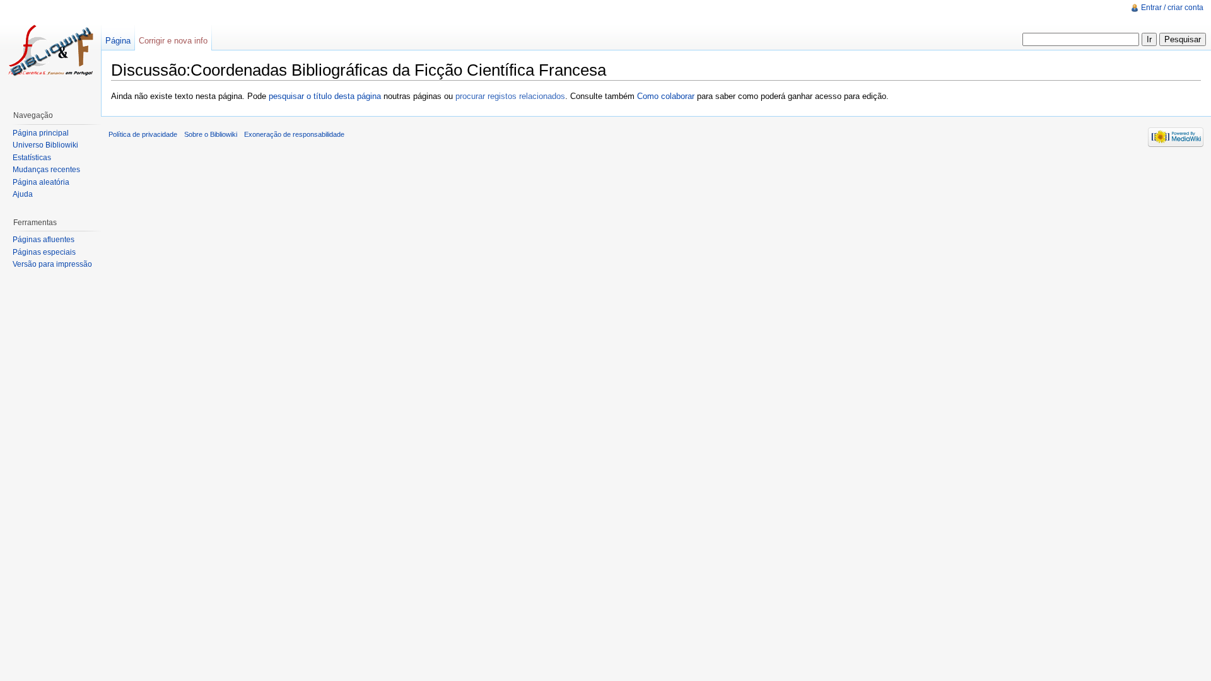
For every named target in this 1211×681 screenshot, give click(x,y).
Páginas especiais (44, 252)
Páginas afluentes (43, 239)
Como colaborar (665, 96)
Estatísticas (32, 157)
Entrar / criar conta (1172, 7)
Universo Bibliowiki (45, 145)
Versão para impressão (52, 264)
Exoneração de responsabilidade (294, 134)
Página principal (41, 133)
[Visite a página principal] (50, 50)
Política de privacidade (142, 134)
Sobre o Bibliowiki (210, 134)
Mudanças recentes (46, 169)
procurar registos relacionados (510, 96)
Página (118, 40)
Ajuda (23, 194)
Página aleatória (41, 182)
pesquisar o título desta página (325, 96)
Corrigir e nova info (173, 40)
